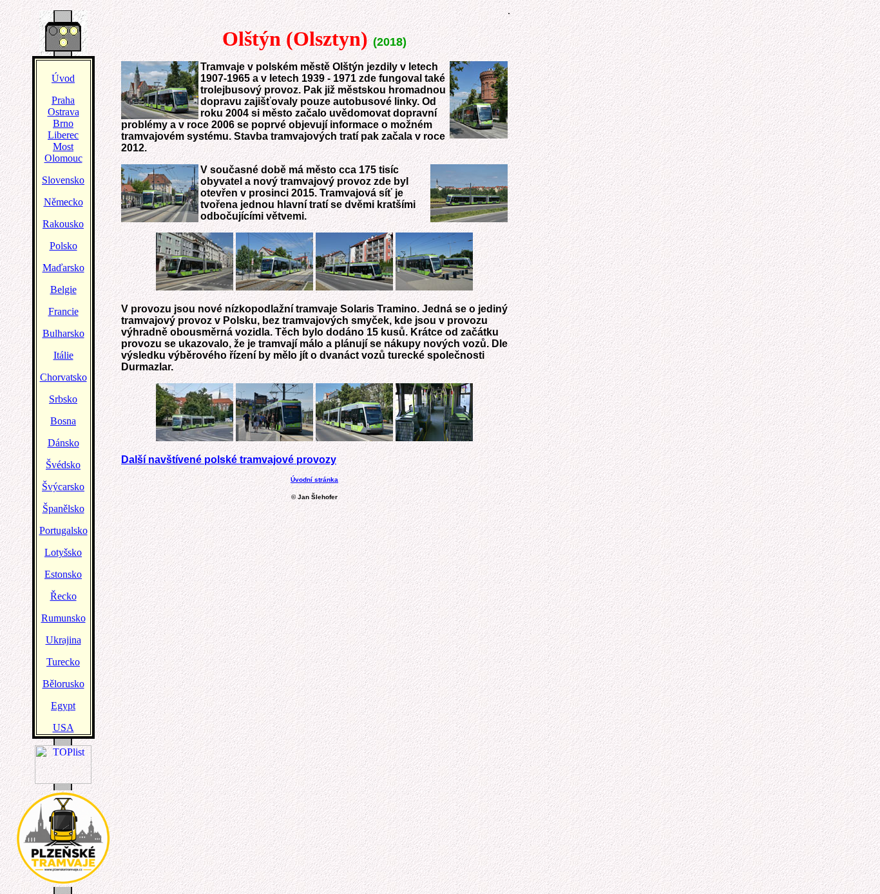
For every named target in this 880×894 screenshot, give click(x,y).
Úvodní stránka (314, 479)
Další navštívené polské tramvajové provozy (228, 459)
